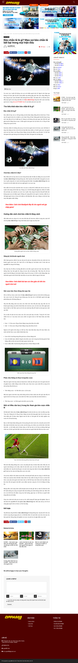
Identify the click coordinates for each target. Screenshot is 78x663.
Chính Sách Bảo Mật (24, 660)
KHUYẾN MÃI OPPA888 (59, 623)
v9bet (59, 85)
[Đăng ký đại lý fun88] (20, 11)
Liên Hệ (31, 660)
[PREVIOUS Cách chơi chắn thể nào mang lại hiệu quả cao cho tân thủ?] (1, 659)
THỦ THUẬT (9, 33)
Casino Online (31, 621)
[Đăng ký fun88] (64, 42)
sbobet (59, 86)
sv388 (58, 88)
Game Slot (30, 623)
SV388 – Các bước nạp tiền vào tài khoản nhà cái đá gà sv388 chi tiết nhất (11, 544)
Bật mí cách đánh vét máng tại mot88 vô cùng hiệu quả (41, 543)
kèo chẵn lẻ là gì (29, 100)
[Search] (74, 2)
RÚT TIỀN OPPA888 (58, 628)
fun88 (59, 78)
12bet (59, 69)
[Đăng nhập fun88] (57, 23)
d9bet (60, 72)
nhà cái (15, 102)
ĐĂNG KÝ (34, 5)
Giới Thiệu (17, 660)
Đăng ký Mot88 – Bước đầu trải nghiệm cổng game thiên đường (68, 138)
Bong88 (61, 63)
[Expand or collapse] (48, 89)
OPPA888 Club (21, 102)
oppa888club (11, 46)
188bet (60, 81)
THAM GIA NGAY (44, 5)
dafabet (60, 67)
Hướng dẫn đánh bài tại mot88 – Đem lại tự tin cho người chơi (10, 562)
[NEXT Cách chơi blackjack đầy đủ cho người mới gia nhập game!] (76, 659)
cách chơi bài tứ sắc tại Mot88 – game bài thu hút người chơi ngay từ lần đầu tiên (26, 544)
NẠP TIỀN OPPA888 (58, 626)
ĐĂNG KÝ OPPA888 (58, 621)
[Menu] (3, 2)
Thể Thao (30, 626)
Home (5, 33)
